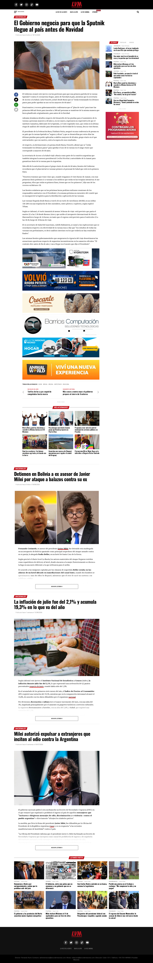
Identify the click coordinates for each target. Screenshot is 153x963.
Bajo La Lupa (74, 12)
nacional (72, 697)
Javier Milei (63, 548)
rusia (51, 384)
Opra (52, 826)
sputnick (58, 384)
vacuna (66, 384)
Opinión (95, 11)
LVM (40, 384)
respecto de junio (36, 686)
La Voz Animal (85, 12)
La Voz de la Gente (61, 12)
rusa (45, 384)
